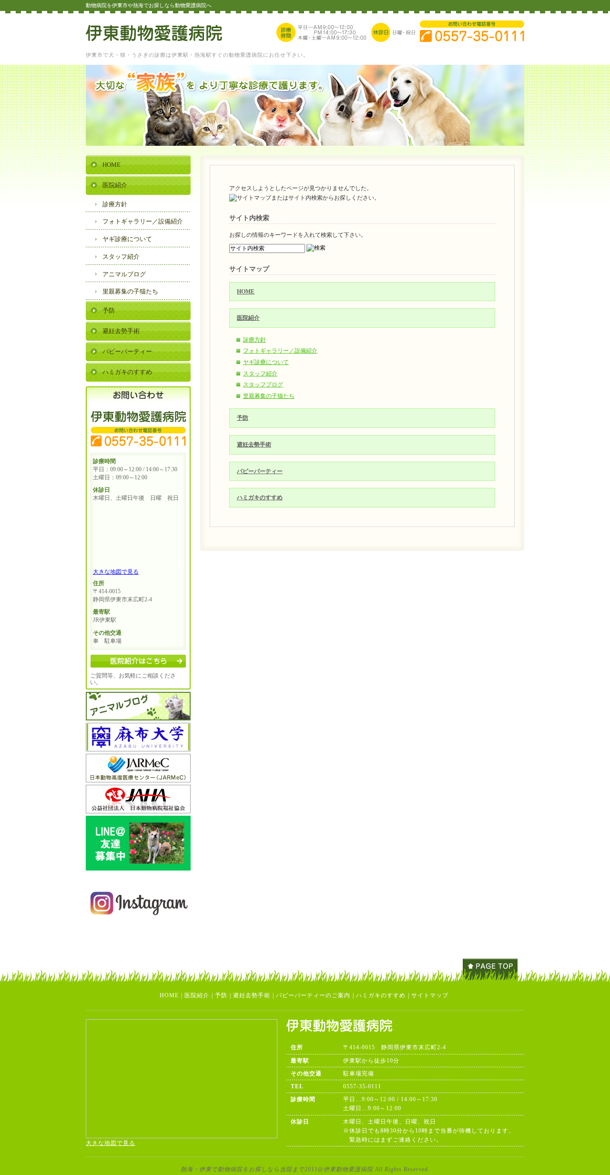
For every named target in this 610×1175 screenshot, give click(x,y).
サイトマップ (429, 995)
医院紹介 (248, 317)
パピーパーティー (260, 471)
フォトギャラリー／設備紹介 (280, 350)
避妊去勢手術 (254, 444)
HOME (245, 291)
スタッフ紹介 (260, 373)
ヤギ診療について (266, 362)
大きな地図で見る (116, 571)
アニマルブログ (124, 274)
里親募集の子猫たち (269, 396)
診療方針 (254, 339)
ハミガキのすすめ (260, 497)
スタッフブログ (263, 384)
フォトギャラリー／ (142, 221)
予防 (242, 418)
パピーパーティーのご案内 (313, 995)
